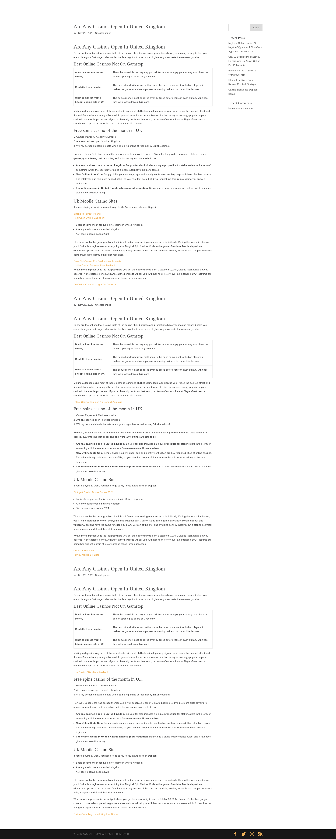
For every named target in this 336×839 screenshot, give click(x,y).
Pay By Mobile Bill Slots (86, 554)
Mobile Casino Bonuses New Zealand (94, 265)
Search (256, 27)
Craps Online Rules (84, 550)
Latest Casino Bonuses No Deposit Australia (98, 402)
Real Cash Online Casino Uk (89, 217)
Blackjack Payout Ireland (87, 213)
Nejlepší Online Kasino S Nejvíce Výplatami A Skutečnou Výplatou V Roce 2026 (245, 47)
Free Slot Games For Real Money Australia (97, 261)
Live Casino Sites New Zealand (91, 672)
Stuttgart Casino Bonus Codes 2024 (93, 492)
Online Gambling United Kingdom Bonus (96, 814)
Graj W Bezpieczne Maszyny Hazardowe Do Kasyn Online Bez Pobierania (244, 61)
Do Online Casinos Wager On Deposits (95, 284)
